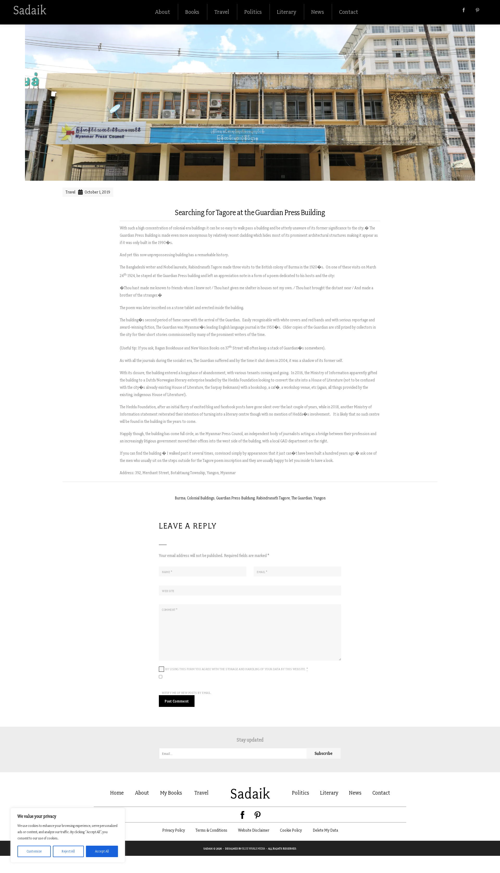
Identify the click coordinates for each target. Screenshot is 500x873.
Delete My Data (325, 830)
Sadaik (29, 10)
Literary (286, 11)
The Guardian (301, 498)
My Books (171, 792)
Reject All (68, 851)
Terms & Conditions (211, 830)
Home (117, 792)
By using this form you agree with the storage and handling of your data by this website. (236, 669)
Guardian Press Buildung (235, 498)
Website (168, 591)
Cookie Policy (291, 830)
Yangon (320, 498)
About (162, 11)
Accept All (102, 851)
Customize (34, 851)
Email (262, 572)
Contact (348, 11)
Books (192, 11)
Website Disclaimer (253, 830)
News (317, 11)
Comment (170, 610)
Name (167, 572)
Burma (180, 498)
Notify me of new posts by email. (186, 693)
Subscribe (324, 753)
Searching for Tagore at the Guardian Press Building (250, 212)
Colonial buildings (201, 498)
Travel (221, 11)
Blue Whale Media (253, 848)
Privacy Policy (173, 830)
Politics (253, 11)
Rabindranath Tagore (273, 498)
